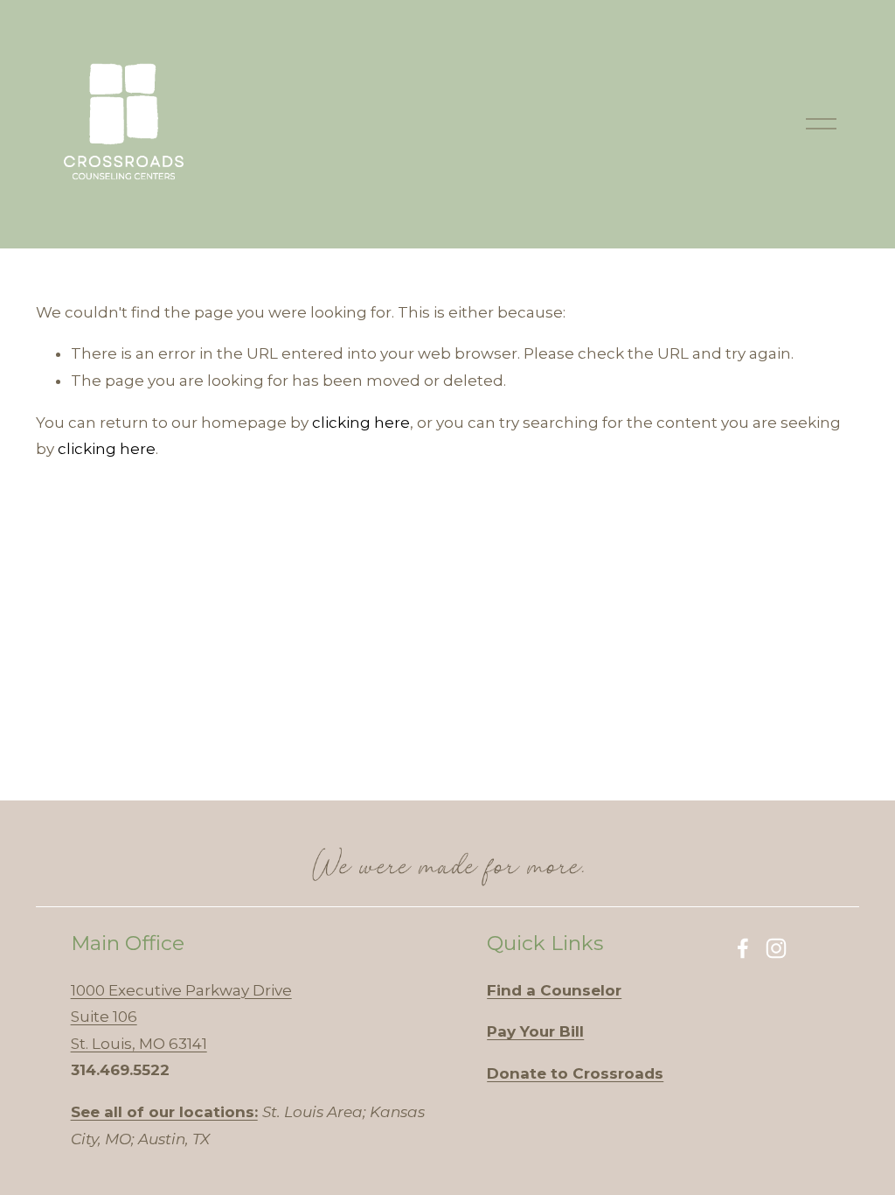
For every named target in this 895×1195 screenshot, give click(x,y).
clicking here (361, 422)
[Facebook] (742, 948)
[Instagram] (776, 948)
